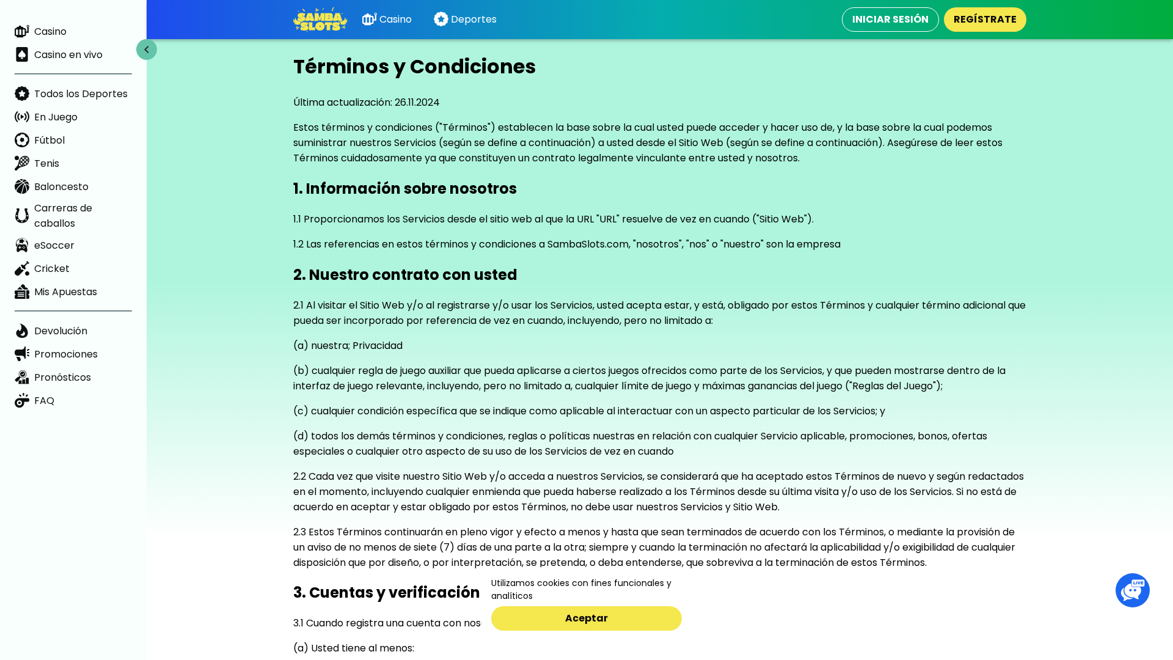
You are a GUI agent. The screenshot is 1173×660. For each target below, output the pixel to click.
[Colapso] (146, 49)
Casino (50, 31)
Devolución (60, 331)
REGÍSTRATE (985, 19)
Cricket (52, 269)
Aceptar (586, 618)
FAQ (44, 401)
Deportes (474, 19)
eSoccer (54, 245)
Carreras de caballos (63, 215)
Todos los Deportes (81, 94)
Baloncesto (61, 187)
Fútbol (49, 140)
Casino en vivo (68, 55)
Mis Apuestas (65, 292)
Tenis (46, 163)
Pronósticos (62, 377)
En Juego (56, 117)
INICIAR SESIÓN (890, 19)
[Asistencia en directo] (1133, 590)
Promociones (66, 354)
